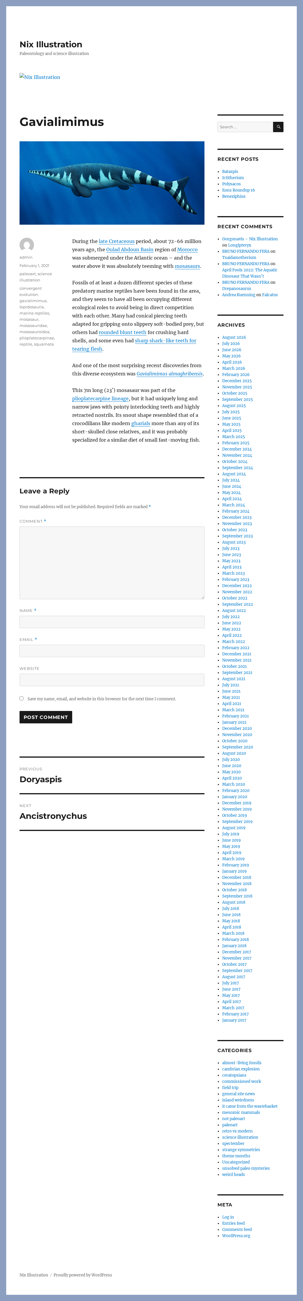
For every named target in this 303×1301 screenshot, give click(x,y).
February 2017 (235, 1014)
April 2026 (232, 362)
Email (28, 639)
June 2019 (231, 840)
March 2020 (233, 784)
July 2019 (230, 834)
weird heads (233, 1174)
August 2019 (234, 827)
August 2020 (234, 753)
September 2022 (237, 604)
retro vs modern (237, 1131)
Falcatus (270, 294)
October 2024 (234, 461)
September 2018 (237, 896)
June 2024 (231, 486)
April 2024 (232, 498)
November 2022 (237, 591)
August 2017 (233, 976)
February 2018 (235, 939)
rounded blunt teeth (122, 332)
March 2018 (233, 933)
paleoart (28, 273)
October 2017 (234, 964)
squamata (44, 344)
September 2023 (237, 536)
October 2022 (234, 598)
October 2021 (234, 666)
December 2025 (237, 380)
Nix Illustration (51, 44)
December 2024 (237, 449)
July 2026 (231, 343)
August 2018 (233, 902)
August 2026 (234, 337)
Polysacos (231, 184)
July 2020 (231, 759)
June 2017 (231, 989)
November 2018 (237, 883)
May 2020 (231, 772)
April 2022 (232, 635)
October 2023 (234, 529)
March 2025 (233, 436)
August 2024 (234, 474)
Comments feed (237, 1229)
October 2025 (234, 393)
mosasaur (29, 319)
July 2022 (231, 616)
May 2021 (231, 697)
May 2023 (231, 560)
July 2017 (230, 983)
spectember (233, 1143)
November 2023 (237, 523)
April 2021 (231, 703)
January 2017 (234, 1020)
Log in (228, 1217)
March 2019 (233, 858)
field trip (230, 1087)
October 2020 (234, 740)
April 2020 (232, 778)
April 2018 (231, 927)
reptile (26, 344)
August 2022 (234, 610)
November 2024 (237, 455)
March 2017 (233, 1007)
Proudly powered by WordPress (83, 1275)
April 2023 (231, 567)
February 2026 (236, 374)
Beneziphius (234, 196)
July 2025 (231, 411)
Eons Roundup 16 (238, 190)
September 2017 (237, 970)
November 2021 (237, 660)
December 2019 (237, 803)
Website (30, 668)
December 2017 (236, 952)
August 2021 (233, 678)
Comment (33, 521)
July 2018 (230, 908)
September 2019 (237, 821)
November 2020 (237, 734)
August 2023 (234, 542)
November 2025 (237, 387)
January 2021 (234, 722)
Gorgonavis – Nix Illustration (250, 239)
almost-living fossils (242, 1062)
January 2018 (234, 945)
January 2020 (234, 796)
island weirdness (238, 1100)
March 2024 (233, 505)
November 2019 (237, 809)
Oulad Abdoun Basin (130, 249)
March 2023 (233, 573)
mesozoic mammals (241, 1112)
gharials (140, 423)
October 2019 (234, 815)
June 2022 (231, 623)
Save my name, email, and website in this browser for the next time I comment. (102, 698)
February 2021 (235, 716)
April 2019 (231, 852)
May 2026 (231, 356)
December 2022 (237, 585)
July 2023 (230, 548)
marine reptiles (34, 313)
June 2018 (231, 914)
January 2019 (234, 871)
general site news (238, 1093)
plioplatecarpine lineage (100, 398)
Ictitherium (233, 177)
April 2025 (232, 430)
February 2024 (235, 511)
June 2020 (231, 765)
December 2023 (237, 517)
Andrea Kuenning (238, 294)
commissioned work (241, 1081)
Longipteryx (239, 245)
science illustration (240, 1137)
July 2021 (230, 685)
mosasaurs (187, 266)
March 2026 (233, 368)
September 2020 (237, 747)
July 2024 (231, 480)
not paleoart (233, 1118)
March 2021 (233, 709)
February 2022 (235, 647)
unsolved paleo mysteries (246, 1168)
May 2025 (231, 424)
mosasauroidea (34, 331)
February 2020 (235, 790)
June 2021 (231, 691)
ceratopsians (234, 1075)
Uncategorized (236, 1162)
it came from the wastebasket (250, 1106)
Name (28, 610)
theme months (236, 1156)
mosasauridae (33, 325)
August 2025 (234, 405)
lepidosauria (32, 306)
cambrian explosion (241, 1069)
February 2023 (235, 579)
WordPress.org (236, 1235)
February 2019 (235, 865)
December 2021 (236, 654)
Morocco (187, 249)
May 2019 (231, 846)
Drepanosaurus (236, 288)
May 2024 (231, 492)
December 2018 (236, 877)
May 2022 (231, 629)
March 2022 (233, 641)
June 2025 (231, 418)
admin (26, 257)
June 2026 (231, 349)
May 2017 (231, 995)
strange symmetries (241, 1149)
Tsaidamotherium (239, 257)
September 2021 (237, 672)
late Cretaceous (117, 241)
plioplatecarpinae (37, 338)
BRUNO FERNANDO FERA (246, 251)
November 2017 (237, 958)
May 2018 (231, 921)
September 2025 (237, 399)
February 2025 (235, 442)
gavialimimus (33, 300)
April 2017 (231, 1001)
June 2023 (231, 554)
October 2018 (234, 889)
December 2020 (237, 728)
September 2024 (237, 467)
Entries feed (233, 1223)
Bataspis (230, 171)
